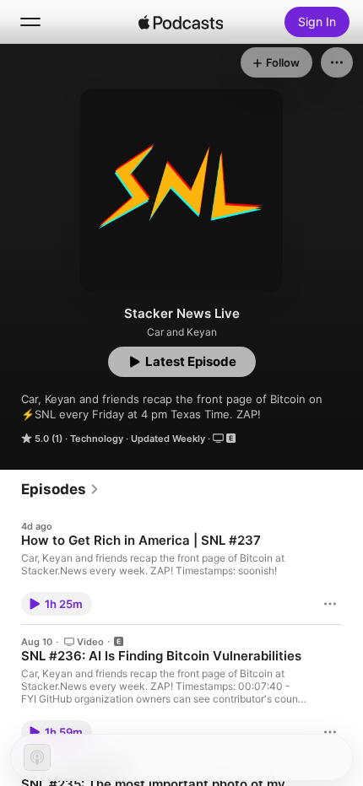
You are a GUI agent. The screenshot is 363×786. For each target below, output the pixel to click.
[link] (60, 489)
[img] (181, 21)
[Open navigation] (30, 21)
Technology (96, 438)
